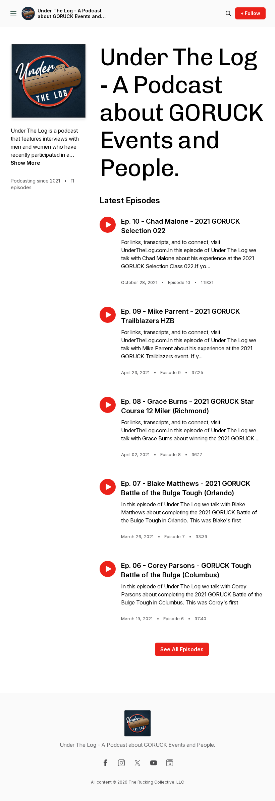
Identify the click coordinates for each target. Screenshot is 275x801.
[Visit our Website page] (169, 762)
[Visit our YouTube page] (153, 762)
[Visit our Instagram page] (121, 762)
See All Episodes (182, 649)
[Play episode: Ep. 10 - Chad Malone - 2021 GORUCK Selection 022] (108, 225)
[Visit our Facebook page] (105, 762)
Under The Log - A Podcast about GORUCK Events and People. (70, 13)
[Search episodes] (228, 13)
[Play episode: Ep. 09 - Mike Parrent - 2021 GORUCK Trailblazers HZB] (108, 315)
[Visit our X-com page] (137, 762)
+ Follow (250, 13)
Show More (25, 162)
